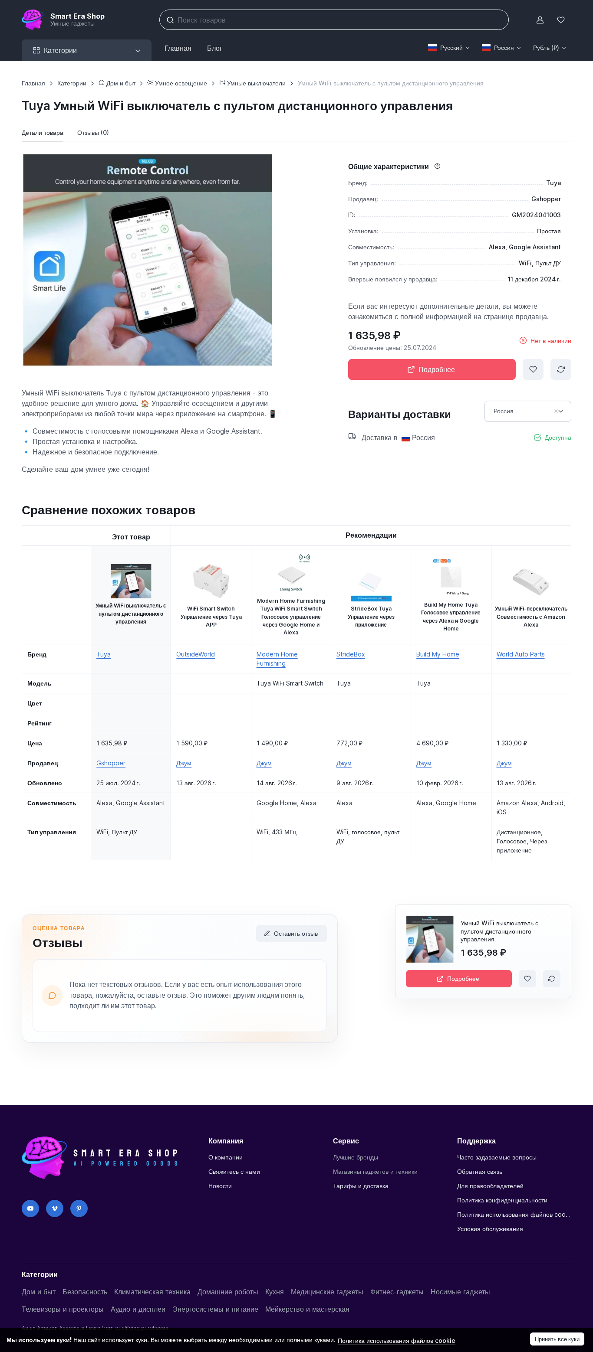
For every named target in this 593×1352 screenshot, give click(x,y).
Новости (220, 1185)
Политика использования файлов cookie (514, 1214)
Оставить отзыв (296, 933)
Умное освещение (180, 83)
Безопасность (85, 1291)
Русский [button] (451, 47)
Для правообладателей (490, 1185)
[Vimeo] (54, 1208)
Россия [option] (504, 411)
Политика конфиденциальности (502, 1200)
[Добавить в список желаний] (533, 369)
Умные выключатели (255, 83)
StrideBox (350, 654)
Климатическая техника (152, 1291)
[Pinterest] (79, 1208)
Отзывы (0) (93, 132)
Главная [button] (178, 48)
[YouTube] (30, 1208)
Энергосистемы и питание (215, 1309)
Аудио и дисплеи (138, 1309)
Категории (71, 83)
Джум (183, 763)
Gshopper (110, 763)
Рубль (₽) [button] (546, 47)
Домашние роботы (228, 1291)
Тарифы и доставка (361, 1185)
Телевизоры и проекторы (63, 1309)
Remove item (556, 411)
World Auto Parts (521, 654)
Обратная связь (479, 1171)
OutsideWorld (195, 654)
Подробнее (436, 369)
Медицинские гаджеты (327, 1291)
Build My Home (437, 654)
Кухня (274, 1291)
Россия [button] (504, 47)
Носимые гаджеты (460, 1291)
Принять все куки (557, 1339)
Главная (33, 83)
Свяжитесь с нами (234, 1171)
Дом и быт (120, 83)
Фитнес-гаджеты (397, 1291)
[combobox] (527, 411)
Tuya (103, 654)
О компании (225, 1157)
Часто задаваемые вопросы (497, 1157)
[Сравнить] (560, 369)
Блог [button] (214, 48)
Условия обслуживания (490, 1228)
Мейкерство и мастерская (307, 1309)
